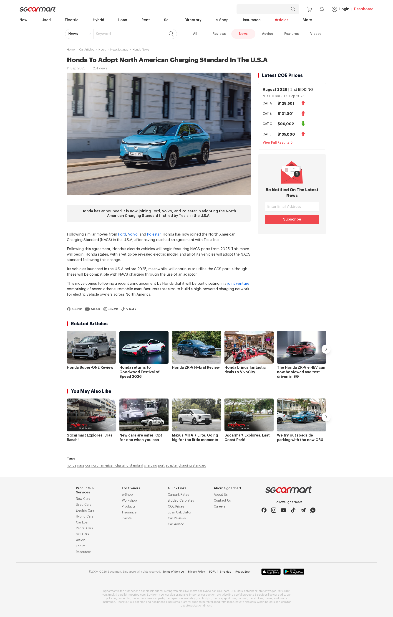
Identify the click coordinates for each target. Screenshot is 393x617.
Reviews (219, 34)
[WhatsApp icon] (312, 510)
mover (268, 598)
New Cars (83, 498)
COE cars (223, 591)
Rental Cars (84, 528)
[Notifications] (322, 9)
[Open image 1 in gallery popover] (159, 134)
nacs (80, 465)
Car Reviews (177, 518)
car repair (172, 598)
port (161, 465)
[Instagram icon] (273, 510)
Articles (282, 20)
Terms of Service (173, 571)
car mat (242, 598)
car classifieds (150, 591)
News (73, 34)
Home (71, 49)
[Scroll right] (326, 349)
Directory (193, 20)
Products (129, 506)
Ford (122, 234)
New (23, 20)
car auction (208, 594)
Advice (267, 34)
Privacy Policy (196, 571)
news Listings (119, 49)
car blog (140, 602)
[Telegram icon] (303, 510)
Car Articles (86, 49)
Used (46, 20)
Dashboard (363, 9)
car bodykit (204, 598)
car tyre (217, 598)
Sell (167, 20)
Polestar (154, 234)
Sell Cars (82, 534)
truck (111, 594)
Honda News (141, 49)
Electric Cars (85, 510)
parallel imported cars (132, 594)
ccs (88, 465)
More (307, 20)
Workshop (129, 500)
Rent (145, 20)
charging (150, 465)
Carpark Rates (178, 494)
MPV (280, 591)
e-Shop (222, 20)
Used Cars (83, 504)
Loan (122, 20)
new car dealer (168, 594)
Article (81, 540)
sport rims (230, 598)
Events (127, 518)
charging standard (192, 465)
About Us (221, 494)
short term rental (202, 602)
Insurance (252, 20)
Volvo (133, 234)
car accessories (142, 598)
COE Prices (176, 506)
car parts (158, 598)
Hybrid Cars (84, 516)
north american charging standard (117, 465)
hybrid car (209, 591)
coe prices (158, 602)
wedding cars (266, 602)
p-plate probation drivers (196, 605)
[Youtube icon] (283, 510)
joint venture (238, 283)
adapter (172, 465)
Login (344, 9)
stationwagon (267, 591)
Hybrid (98, 20)
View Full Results (276, 142)
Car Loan (82, 522)
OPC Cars (236, 591)
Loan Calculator (179, 512)
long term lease (224, 602)
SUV (287, 591)
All (195, 34)
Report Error (242, 571)
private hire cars (245, 602)
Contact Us (222, 500)
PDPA (212, 571)
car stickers (256, 598)
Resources (83, 552)
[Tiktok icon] (293, 510)
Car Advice (176, 524)
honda (71, 465)
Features (291, 34)
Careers (219, 506)
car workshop (187, 598)
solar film (125, 598)
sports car (195, 591)
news (102, 49)
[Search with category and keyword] (293, 9)
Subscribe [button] (292, 219)
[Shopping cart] (309, 9)
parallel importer (189, 594)
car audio (279, 594)
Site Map (225, 571)
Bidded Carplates (181, 500)
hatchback (250, 591)
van (104, 594)
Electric (71, 20)
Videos (315, 34)
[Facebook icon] (264, 510)
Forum (81, 546)
